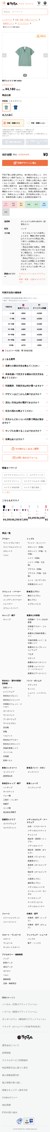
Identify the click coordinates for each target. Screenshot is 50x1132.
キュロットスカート (11, 947)
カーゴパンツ (8, 711)
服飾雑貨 (7, 979)
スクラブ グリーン (11, 481)
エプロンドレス (34, 604)
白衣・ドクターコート (37, 826)
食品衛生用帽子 (9, 812)
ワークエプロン (9, 723)
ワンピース (8, 943)
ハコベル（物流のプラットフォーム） (20, 1012)
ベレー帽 (7, 796)
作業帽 (6, 756)
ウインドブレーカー (11, 543)
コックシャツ (8, 772)
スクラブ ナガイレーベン (14, 475)
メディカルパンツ (35, 846)
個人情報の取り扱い (11, 1082)
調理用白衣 (8, 776)
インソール (8, 752)
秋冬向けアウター (10, 740)
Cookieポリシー (9, 1097)
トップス (30, 539)
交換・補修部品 (9, 983)
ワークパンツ (8, 715)
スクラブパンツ (9, 828)
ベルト (6, 975)
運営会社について (10, 1045)
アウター (6, 539)
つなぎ (30, 654)
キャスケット (8, 791)
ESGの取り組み (9, 1112)
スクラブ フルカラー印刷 (34, 481)
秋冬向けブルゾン (10, 696)
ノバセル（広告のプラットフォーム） (20, 1004)
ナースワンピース (35, 902)
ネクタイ (7, 971)
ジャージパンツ (9, 922)
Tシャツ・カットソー (37, 543)
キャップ (7, 619)
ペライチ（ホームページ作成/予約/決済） (22, 1026)
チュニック (32, 835)
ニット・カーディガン (37, 580)
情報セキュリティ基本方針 (15, 1090)
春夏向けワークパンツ (37, 673)
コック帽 (7, 808)
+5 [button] (27, 510)
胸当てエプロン (34, 596)
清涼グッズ (8, 967)
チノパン (31, 689)
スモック (31, 658)
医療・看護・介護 (26, 279)
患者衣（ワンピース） (37, 857)
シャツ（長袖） (34, 558)
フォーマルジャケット (12, 547)
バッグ (6, 959)
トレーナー (8, 604)
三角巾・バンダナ (10, 800)
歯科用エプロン (34, 883)
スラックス (32, 685)
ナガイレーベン (25, 274)
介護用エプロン (34, 879)
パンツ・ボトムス (34, 681)
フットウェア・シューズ (37, 935)
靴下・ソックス (34, 943)
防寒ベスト (8, 760)
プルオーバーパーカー (12, 596)
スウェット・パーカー (11, 591)
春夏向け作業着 (33, 615)
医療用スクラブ (8, 819)
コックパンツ (33, 772)
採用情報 (6, 1053)
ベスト (6, 555)
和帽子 (6, 804)
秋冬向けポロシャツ (11, 744)
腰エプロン (32, 600)
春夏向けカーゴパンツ (37, 662)
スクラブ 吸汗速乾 (31, 487)
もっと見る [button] (6, 492)
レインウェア (8, 692)
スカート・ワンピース (11, 935)
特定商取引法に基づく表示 (15, 1068)
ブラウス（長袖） (35, 569)
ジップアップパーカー (12, 600)
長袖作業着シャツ (10, 748)
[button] (41, 36)
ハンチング (8, 787)
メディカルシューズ (36, 887)
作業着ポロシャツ (35, 584)
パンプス (31, 939)
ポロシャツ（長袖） (36, 547)
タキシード (8, 551)
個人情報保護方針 (10, 1075)
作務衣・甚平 (32, 914)
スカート (7, 939)
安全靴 (6, 727)
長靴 (5, 732)
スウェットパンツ (10, 608)
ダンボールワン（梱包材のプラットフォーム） (24, 1019)
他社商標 (6, 1105)
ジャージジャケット (11, 918)
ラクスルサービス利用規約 (15, 1060)
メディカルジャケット (37, 830)
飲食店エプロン (33, 591)
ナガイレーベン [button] (7, 84)
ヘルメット (8, 736)
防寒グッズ (8, 963)
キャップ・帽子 (8, 615)
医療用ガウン (33, 861)
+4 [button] (19, 510)
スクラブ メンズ (36, 475)
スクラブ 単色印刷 (11, 487)
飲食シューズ (32, 783)
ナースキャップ (34, 898)
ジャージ (6, 914)
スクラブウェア (9, 824)
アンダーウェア (9, 719)
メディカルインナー (36, 906)
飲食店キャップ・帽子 (11, 783)
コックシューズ (34, 787)
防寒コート (8, 687)
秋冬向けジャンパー (11, 700)
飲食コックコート (9, 768)
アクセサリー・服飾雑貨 (12, 954)
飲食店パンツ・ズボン (36, 768)
